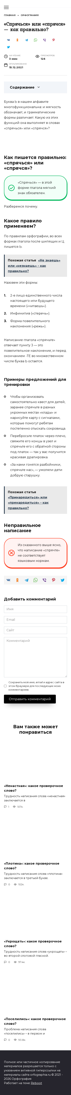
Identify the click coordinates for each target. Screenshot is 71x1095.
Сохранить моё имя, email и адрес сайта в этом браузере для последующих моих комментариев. (36, 686)
